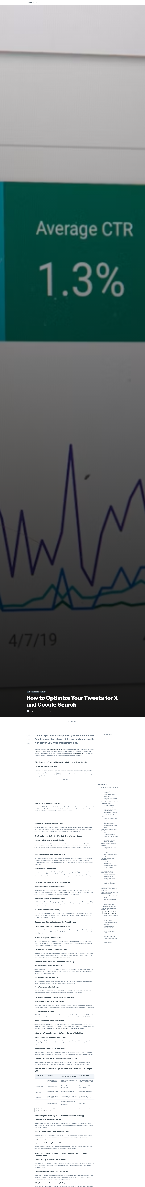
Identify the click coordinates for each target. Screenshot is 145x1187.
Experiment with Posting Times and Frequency (109, 903)
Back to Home (33, 2)
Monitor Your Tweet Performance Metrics (109, 868)
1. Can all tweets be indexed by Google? (110, 923)
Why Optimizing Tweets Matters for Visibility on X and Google (109, 788)
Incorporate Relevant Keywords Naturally (109, 806)
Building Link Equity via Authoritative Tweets (110, 912)
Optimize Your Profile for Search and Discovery (108, 844)
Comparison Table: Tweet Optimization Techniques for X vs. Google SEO (109, 888)
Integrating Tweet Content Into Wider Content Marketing (108, 871)
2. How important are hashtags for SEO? (109, 927)
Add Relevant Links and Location (109, 851)
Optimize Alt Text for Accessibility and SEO (109, 822)
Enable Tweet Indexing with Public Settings (110, 862)
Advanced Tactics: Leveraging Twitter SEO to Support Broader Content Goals (108, 908)
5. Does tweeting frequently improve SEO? (110, 939)
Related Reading (108, 942)
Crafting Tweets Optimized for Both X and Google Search (109, 802)
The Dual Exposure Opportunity (108, 791)
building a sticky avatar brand (61, 957)
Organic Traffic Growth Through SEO (109, 795)
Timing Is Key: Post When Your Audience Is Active (110, 833)
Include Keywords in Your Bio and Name (111, 848)
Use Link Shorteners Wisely (110, 865)
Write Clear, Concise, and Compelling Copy (110, 809)
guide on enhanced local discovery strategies (58, 876)
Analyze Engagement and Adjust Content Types (110, 900)
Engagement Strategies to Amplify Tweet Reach (109, 830)
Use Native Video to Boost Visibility (110, 826)
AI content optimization (62, 1028)
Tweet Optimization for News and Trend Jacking (111, 916)
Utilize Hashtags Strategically (111, 812)
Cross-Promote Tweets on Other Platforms (110, 879)
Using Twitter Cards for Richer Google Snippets (111, 919)
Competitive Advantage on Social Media (110, 799)
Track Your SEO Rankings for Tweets (111, 896)
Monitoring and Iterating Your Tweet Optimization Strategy (109, 893)
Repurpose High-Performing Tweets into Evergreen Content (110, 883)
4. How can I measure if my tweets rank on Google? (110, 935)
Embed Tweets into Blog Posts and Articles (109, 875)
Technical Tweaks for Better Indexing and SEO (108, 859)
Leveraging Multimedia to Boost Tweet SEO (108, 815)
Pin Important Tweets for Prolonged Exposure (110, 840)
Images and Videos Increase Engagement (110, 819)
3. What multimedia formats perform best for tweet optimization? (110, 931)
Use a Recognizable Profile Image (110, 855)
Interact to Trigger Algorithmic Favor (111, 837)
